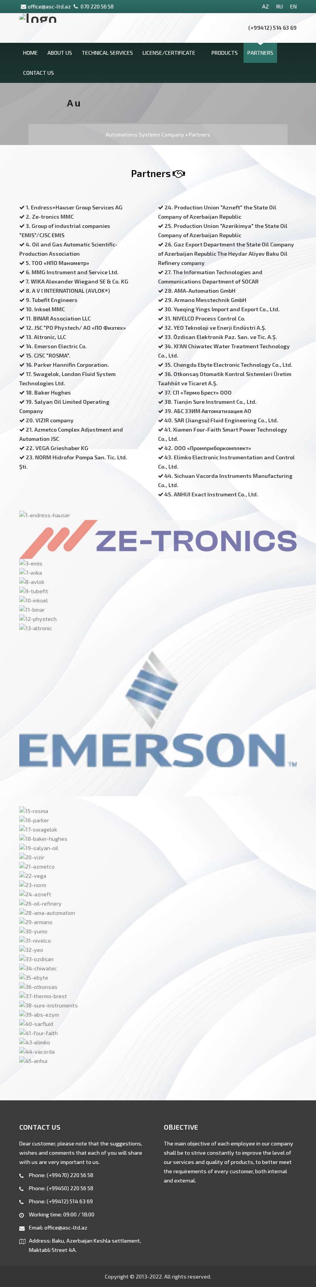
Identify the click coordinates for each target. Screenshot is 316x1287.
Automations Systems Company (145, 134)
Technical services (107, 52)
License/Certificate (169, 52)
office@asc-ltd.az (49, 6)
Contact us (38, 72)
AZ (265, 6)
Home (30, 52)
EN (293, 6)
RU (279, 6)
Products (225, 52)
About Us (59, 52)
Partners (260, 52)
